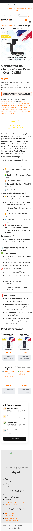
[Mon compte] (23, 21)
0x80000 (17, 103)
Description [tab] (15, 121)
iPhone (3, 101)
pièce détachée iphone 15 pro (20, 109)
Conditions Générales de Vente (15, 8)
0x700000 (11, 103)
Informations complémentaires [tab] (15, 127)
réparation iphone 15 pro (7, 113)
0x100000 (23, 101)
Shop (10, 26)
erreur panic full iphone (19, 105)
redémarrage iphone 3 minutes (21, 111)
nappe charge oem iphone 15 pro (18, 107)
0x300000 (4, 103)
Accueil (3, 26)
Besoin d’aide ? (15, 438)
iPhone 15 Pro (9, 101)
